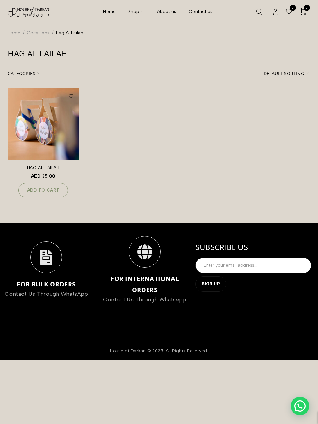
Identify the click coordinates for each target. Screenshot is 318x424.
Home (14, 32)
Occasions (38, 32)
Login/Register (275, 12)
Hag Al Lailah (43, 167)
